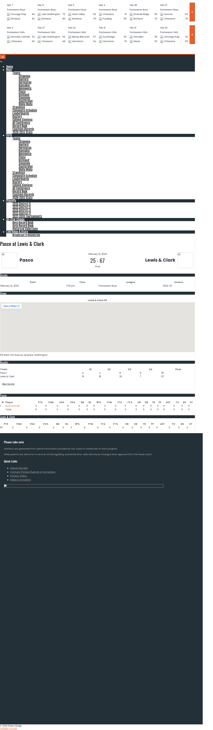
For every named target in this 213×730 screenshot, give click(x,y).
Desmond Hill (12, 405)
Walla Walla (25, 104)
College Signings (22, 120)
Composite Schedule (24, 110)
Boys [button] (9, 70)
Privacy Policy (18, 476)
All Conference (21, 123)
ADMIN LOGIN (8, 728)
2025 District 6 (21, 207)
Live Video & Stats (17, 232)
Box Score (8, 384)
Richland (24, 95)
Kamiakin (24, 85)
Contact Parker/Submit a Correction (32, 472)
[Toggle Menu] (1, 61)
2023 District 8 (21, 213)
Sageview (24, 98)
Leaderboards (20, 113)
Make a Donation (20, 480)
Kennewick (25, 89)
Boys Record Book (22, 223)
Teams (16, 73)
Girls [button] (9, 135)
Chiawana (24, 76)
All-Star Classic (15, 219)
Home (9, 67)
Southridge (26, 101)
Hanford (24, 79)
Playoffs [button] (11, 201)
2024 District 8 (21, 210)
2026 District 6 (21, 204)
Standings (18, 107)
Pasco (22, 92)
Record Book (19, 126)
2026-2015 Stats (22, 132)
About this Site (19, 468)
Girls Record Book (23, 226)
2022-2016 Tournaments (27, 216)
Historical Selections (25, 229)
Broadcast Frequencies (26, 235)
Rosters (17, 117)
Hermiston (25, 82)
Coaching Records (23, 129)
